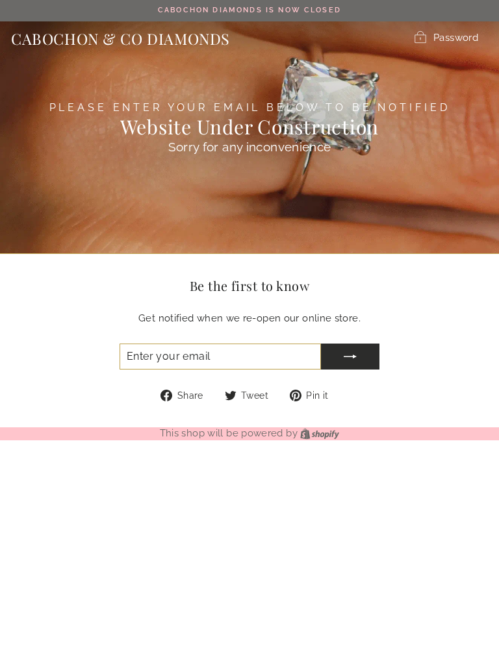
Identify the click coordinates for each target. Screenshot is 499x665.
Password (455, 37)
